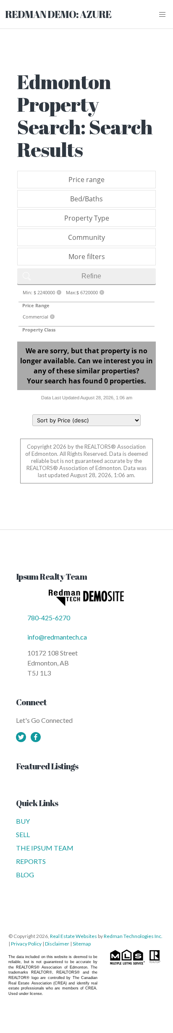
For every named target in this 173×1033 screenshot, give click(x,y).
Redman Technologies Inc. (133, 936)
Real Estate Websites (74, 936)
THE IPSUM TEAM (44, 848)
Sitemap (82, 943)
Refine (91, 276)
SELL (23, 834)
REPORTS (31, 861)
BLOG (25, 875)
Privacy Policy (26, 943)
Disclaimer (57, 943)
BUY (23, 821)
